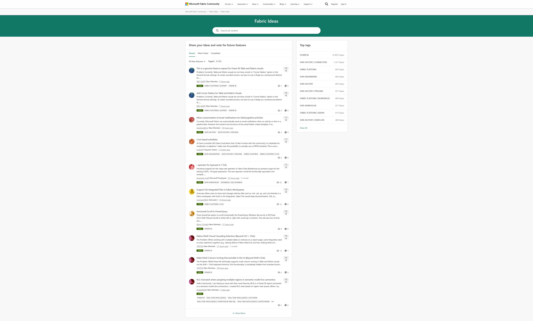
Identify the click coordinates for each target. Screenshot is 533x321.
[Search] (326, 4)
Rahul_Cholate (203, 224)
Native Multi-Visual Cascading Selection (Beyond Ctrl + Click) (226, 236)
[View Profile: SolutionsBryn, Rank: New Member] (191, 120)
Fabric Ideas (213, 12)
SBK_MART (201, 81)
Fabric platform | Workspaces (315, 98)
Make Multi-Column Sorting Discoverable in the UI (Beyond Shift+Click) (231, 257)
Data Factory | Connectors (313, 62)
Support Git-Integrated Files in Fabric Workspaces (220, 189)
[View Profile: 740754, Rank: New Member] (191, 238)
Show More (240, 313)
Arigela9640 (202, 289)
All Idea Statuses (196, 61)
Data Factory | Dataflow (312, 120)
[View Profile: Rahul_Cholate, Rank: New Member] (191, 213)
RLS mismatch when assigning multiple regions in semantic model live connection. (236, 279)
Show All (303, 128)
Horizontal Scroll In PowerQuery (212, 211)
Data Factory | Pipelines (311, 91)
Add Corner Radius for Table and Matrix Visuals (219, 93)
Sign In (343, 4)
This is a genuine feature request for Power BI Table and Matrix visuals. (230, 68)
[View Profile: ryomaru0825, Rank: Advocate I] (191, 191)
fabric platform (308, 69)
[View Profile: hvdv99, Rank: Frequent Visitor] (191, 141)
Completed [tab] (215, 53)
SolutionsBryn (202, 128)
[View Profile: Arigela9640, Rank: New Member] (191, 281)
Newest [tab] (192, 53)
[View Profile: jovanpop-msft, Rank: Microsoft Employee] (191, 167)
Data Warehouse (308, 105)
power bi (304, 55)
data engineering (308, 76)
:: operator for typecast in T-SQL (212, 164)
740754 (200, 246)
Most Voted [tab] (203, 53)
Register (334, 4)
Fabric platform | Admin (312, 112)
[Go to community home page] (202, 4)
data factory (306, 84)
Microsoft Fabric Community (195, 12)
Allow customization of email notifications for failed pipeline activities (230, 117)
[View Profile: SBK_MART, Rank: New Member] (191, 70)
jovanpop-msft (203, 178)
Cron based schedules (207, 139)
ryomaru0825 (202, 199)
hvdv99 (200, 149)
